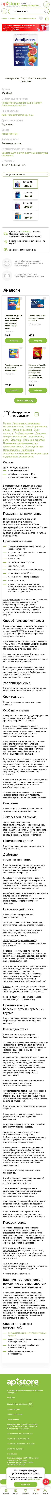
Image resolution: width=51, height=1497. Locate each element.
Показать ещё (25, 400)
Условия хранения (22, 430)
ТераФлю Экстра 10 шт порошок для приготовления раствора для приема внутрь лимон (13, 320)
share (47, 18)
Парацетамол (9, 103)
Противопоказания (13, 426)
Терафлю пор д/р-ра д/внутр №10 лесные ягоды (13, 370)
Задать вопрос (13, 1419)
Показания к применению (26, 423)
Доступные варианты (15, 174)
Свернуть (25, 414)
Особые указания (23, 433)
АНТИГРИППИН (10, 134)
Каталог (15, 1493)
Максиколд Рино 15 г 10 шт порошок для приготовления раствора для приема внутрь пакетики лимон (37, 370)
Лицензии (11, 1398)
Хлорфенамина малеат (29, 103)
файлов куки (34, 1479)
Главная (6, 1493)
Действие (16, 440)
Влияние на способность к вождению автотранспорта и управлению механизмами (25, 453)
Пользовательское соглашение (19, 1434)
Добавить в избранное (41, 18)
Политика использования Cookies (21, 1444)
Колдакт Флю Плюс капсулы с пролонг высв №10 (37, 320)
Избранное (25, 1493)
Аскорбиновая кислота (14, 105)
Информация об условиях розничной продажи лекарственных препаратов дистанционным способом (22, 1426)
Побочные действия (34, 440)
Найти (46, 11)
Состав (7, 423)
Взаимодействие (34, 446)
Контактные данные (15, 1449)
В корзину (14, 340)
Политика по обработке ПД (18, 1439)
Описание (40, 433)
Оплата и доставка (14, 1414)
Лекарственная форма (15, 436)
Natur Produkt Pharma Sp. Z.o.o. (18, 115)
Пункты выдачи (13, 1409)
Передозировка (11, 450)
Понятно (25, 1484)
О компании (12, 1454)
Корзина (35, 1493)
